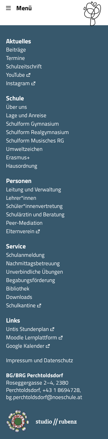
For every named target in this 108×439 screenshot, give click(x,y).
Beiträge (16, 50)
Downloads (19, 297)
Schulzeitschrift (24, 66)
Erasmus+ (18, 157)
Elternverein (20, 231)
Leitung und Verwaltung (33, 189)
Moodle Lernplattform (31, 337)
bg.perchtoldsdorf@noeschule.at (44, 397)
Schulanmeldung (25, 255)
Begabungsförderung (30, 280)
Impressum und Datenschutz (39, 360)
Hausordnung (21, 166)
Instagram (18, 83)
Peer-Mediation (24, 223)
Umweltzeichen (24, 149)
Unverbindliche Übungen (34, 272)
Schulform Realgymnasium (37, 132)
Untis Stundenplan (27, 329)
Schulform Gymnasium (32, 124)
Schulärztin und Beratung (35, 214)
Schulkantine (21, 305)
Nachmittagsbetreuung (33, 263)
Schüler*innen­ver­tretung (34, 206)
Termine (15, 58)
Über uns (16, 107)
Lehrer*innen (21, 198)
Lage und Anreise (26, 115)
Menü (23, 7)
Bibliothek (17, 289)
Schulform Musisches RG (35, 141)
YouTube (15, 75)
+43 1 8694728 (61, 390)
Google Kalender (25, 346)
